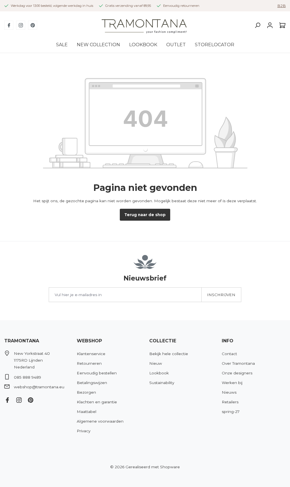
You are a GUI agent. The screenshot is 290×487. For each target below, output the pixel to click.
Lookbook (159, 373)
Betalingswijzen (92, 382)
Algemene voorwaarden (100, 421)
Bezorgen (86, 392)
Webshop (89, 340)
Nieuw (155, 363)
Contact (229, 353)
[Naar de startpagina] (144, 25)
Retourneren (89, 363)
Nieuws (229, 392)
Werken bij (232, 382)
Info (227, 340)
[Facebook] (8, 25)
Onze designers (237, 373)
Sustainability (161, 382)
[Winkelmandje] (281, 25)
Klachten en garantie (97, 402)
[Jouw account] (270, 25)
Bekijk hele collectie (168, 353)
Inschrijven (221, 294)
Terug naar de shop (145, 214)
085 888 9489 (27, 377)
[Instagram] (20, 25)
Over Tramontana (238, 363)
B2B (281, 5)
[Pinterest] (32, 25)
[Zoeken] (257, 25)
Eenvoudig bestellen (97, 373)
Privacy (83, 431)
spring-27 (231, 411)
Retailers (230, 402)
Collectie (162, 340)
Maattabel (86, 411)
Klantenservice (91, 353)
